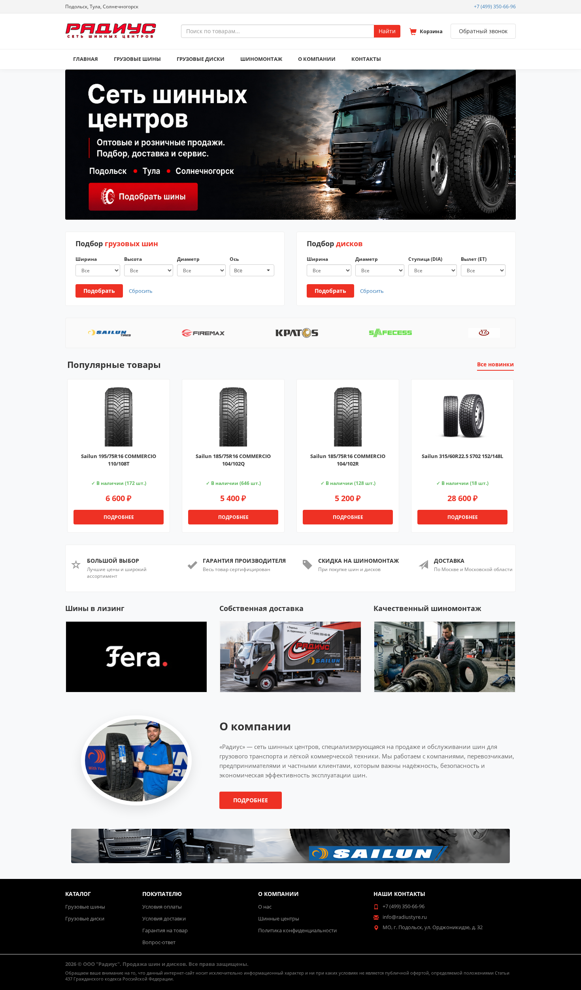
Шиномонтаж (261, 58)
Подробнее (119, 517)
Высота (133, 259)
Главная (85, 58)
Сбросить (141, 290)
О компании (317, 58)
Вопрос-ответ (158, 942)
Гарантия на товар (165, 930)
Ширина (86, 259)
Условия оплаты (162, 906)
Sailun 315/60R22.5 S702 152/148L (462, 456)
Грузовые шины (137, 58)
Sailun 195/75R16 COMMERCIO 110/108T (118, 460)
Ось (234, 259)
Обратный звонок (483, 31)
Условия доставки (164, 918)
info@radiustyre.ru (405, 916)
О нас (265, 906)
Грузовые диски (200, 58)
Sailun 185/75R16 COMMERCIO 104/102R (347, 460)
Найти (387, 31)
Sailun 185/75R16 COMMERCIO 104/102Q (233, 460)
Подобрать (99, 290)
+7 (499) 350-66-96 (495, 6)
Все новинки (495, 364)
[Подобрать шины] (143, 192)
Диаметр (188, 259)
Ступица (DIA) (425, 259)
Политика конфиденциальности (297, 930)
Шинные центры (278, 918)
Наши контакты (399, 894)
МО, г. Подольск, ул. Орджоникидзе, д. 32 (433, 927)
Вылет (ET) (474, 259)
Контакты (366, 58)
